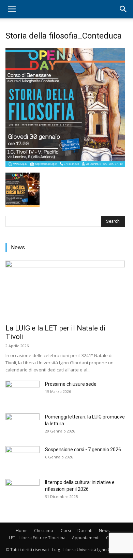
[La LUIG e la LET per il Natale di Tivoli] (65, 290)
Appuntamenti (86, 538)
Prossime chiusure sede (71, 384)
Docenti (84, 530)
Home (22, 530)
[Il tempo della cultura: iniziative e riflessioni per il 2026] (22, 491)
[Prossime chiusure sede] (22, 393)
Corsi (66, 530)
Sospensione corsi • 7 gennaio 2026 (83, 449)
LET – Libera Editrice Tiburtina (37, 538)
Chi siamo (43, 530)
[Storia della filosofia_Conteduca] (65, 165)
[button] (12, 9)
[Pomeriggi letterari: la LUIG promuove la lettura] (22, 425)
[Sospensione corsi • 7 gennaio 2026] (22, 458)
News (104, 530)
